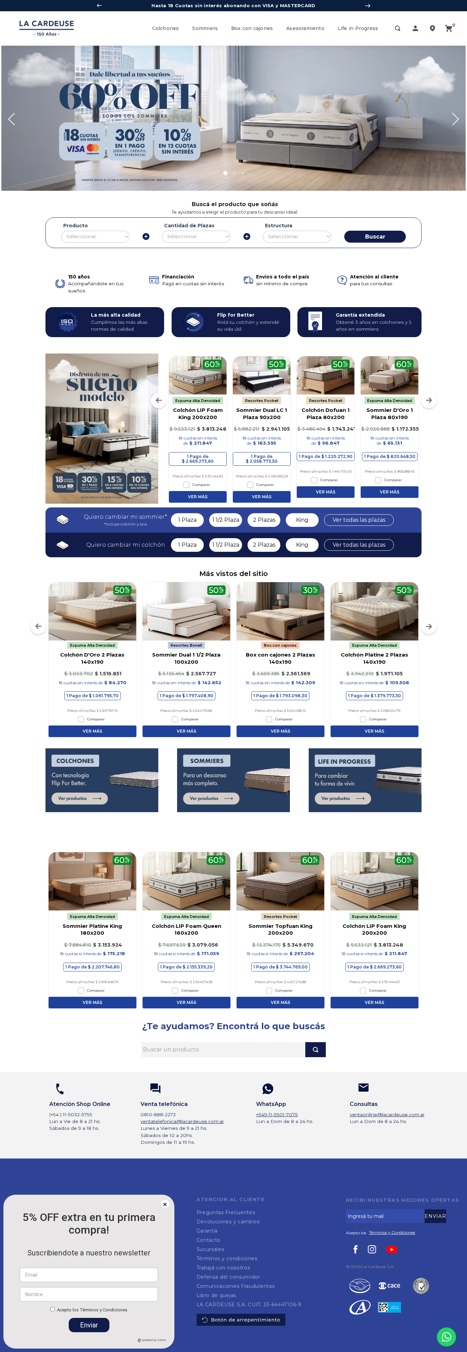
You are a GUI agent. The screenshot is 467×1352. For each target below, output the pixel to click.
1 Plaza (187, 520)
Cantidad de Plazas (189, 225)
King (302, 520)
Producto (75, 225)
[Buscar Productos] (315, 1049)
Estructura (278, 225)
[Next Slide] (367, 5)
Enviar (89, 1325)
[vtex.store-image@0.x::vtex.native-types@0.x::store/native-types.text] (389, 1286)
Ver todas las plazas (359, 520)
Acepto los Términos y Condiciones (92, 1309)
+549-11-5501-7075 (277, 1114)
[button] (397, 29)
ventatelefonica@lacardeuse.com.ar (182, 1121)
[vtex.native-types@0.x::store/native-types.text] (360, 1286)
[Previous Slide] (99, 5)
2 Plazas (264, 520)
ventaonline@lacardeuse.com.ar (387, 1114)
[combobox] (233, 1049)
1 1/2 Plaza (225, 520)
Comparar (201, 485)
